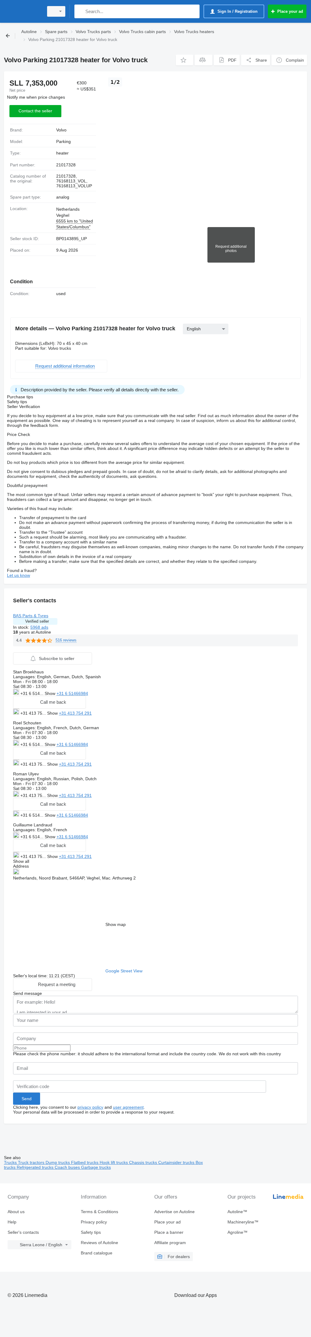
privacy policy (90, 1107)
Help (12, 1222)
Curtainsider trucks (177, 1162)
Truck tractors (32, 1162)
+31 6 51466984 (72, 693)
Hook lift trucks (114, 1162)
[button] (184, 60)
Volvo (61, 130)
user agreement (128, 1107)
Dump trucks (58, 1162)
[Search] (80, 11)
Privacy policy (94, 1222)
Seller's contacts (23, 1232)
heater (62, 153)
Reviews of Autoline (99, 1242)
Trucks (11, 1162)
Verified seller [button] (37, 621)
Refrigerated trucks (36, 1167)
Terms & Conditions (99, 1211)
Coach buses (68, 1167)
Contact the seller (35, 110)
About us (16, 1211)
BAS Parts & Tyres (30, 615)
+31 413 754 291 (75, 713)
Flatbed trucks (85, 1162)
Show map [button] (115, 924)
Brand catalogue (96, 1252)
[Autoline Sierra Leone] (23, 11)
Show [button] (50, 693)
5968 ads (39, 627)
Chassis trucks (143, 1162)
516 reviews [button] (66, 640)
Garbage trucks (96, 1167)
